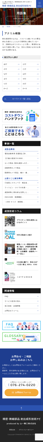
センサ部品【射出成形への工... (17, 163)
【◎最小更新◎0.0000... (14, 158)
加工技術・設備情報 (12, 306)
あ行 (5, 64)
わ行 (24, 84)
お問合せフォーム (12, 311)
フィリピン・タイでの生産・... (17, 187)
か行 (24, 64)
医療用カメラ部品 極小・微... (17, 173)
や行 (24, 79)
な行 (5, 74)
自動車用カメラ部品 (12, 168)
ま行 (5, 79)
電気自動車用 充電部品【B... (16, 153)
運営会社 (12, 429)
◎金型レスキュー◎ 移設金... (17, 183)
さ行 (5, 69)
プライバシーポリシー (26, 429)
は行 (24, 74)
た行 (24, 69)
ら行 (5, 84)
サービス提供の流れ (12, 301)
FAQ (6, 296)
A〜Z (6, 88)
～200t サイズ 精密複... (15, 202)
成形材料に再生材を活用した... (17, 192)
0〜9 (25, 88)
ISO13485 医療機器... (14, 197)
